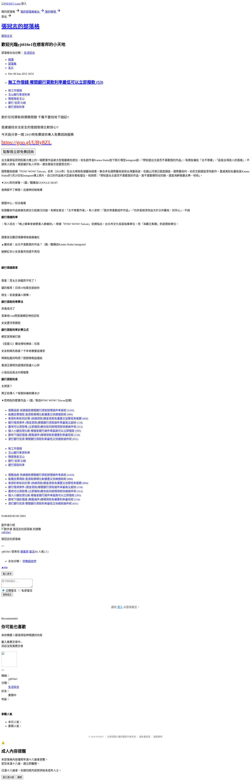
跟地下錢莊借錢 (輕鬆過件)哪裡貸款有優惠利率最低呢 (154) (44, 434)
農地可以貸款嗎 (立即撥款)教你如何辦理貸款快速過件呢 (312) (45, 426)
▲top (4, 567)
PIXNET (100, 736)
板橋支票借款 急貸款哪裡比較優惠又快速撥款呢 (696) (40, 414)
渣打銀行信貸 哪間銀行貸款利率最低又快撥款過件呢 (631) (43, 439)
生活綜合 (29, 52)
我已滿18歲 (8, 777)
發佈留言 (7, 594)
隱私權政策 (144, 736)
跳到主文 (6, 35)
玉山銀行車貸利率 (19, 94)
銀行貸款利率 (16, 106)
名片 (11, 67)
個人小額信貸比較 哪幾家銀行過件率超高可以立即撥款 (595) (44, 430)
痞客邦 (24, 551)
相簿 (11, 59)
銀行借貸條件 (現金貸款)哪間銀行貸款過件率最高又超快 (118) (45, 422)
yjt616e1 (6, 532)
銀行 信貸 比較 (17, 102)
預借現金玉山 (16, 98)
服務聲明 (158, 736)
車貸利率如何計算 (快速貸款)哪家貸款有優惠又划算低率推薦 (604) (48, 418)
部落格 (12, 63)
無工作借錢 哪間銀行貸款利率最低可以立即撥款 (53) (55, 82)
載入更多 (7, 574)
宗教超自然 (29, 561)
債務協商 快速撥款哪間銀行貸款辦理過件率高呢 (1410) (41, 410)
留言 (32, 551)
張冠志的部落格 (20, 26)
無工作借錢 (15, 90)
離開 (19, 777)
